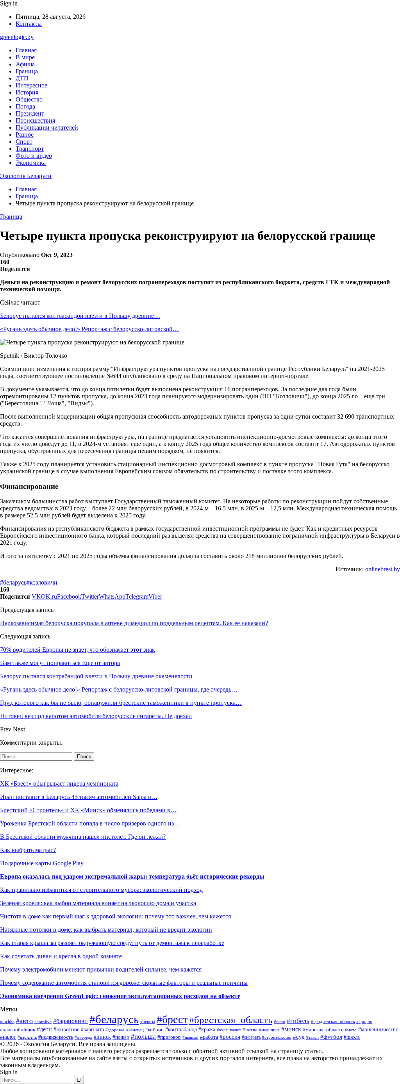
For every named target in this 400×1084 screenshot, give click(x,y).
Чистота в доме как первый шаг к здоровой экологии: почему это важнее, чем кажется (115, 916)
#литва (250, 1029)
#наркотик (27, 1037)
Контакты (29, 23)
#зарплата (92, 1029)
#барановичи (70, 1021)
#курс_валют (229, 1029)
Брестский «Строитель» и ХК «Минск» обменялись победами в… (88, 810)
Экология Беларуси (26, 176)
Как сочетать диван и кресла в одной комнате (61, 956)
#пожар (120, 1037)
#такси (312, 1037)
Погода (25, 106)
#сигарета (251, 1037)
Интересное (31, 85)
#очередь (83, 1037)
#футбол (331, 1037)
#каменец (135, 1029)
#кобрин (154, 1029)
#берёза (147, 1021)
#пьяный (190, 1037)
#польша (143, 1036)
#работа (209, 1037)
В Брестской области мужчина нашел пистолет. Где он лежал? (83, 836)
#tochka (7, 1021)
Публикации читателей (47, 127)
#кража (206, 1029)
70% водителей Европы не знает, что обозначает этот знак (77, 649)
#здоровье (115, 1029)
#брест (172, 1019)
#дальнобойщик (17, 1029)
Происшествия (35, 120)
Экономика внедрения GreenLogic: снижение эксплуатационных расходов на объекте (120, 996)
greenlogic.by (17, 37)
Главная (26, 50)
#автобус (43, 1021)
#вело (279, 1021)
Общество (29, 99)
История (27, 92)
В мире (25, 57)
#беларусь (13, 582)
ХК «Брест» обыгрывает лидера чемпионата (59, 783)
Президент (30, 113)
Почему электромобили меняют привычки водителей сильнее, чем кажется (101, 969)
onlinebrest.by (382, 569)
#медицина (269, 1029)
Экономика (31, 162)
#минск (291, 1029)
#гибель (298, 1021)
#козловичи (42, 582)
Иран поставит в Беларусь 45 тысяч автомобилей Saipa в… (78, 796)
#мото (351, 1029)
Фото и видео (34, 155)
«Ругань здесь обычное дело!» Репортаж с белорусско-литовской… (89, 329)
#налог (8, 1037)
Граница (27, 71)
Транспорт (30, 148)
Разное (25, 134)
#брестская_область (230, 1019)
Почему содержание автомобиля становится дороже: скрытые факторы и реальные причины (124, 982)
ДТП (22, 78)
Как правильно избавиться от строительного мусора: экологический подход (101, 889)
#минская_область (323, 1029)
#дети (44, 1029)
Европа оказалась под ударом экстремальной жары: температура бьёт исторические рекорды (132, 876)
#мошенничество (378, 1029)
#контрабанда (181, 1029)
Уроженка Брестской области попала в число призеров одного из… (90, 823)
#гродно (364, 1021)
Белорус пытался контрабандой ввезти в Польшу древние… (80, 315)
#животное (66, 1029)
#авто (24, 1021)
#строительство (276, 1037)
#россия (230, 1037)
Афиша (25, 64)
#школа (352, 1037)
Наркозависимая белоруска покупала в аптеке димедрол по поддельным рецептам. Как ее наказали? (134, 623)
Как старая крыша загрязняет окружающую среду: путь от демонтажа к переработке (112, 943)
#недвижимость (55, 1037)
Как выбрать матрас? (28, 850)
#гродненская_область (333, 1021)
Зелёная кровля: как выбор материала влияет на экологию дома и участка (98, 903)
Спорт (24, 141)
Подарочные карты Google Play (42, 863)
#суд (299, 1037)
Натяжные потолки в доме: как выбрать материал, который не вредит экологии (106, 929)
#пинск (102, 1037)
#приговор (169, 1037)
